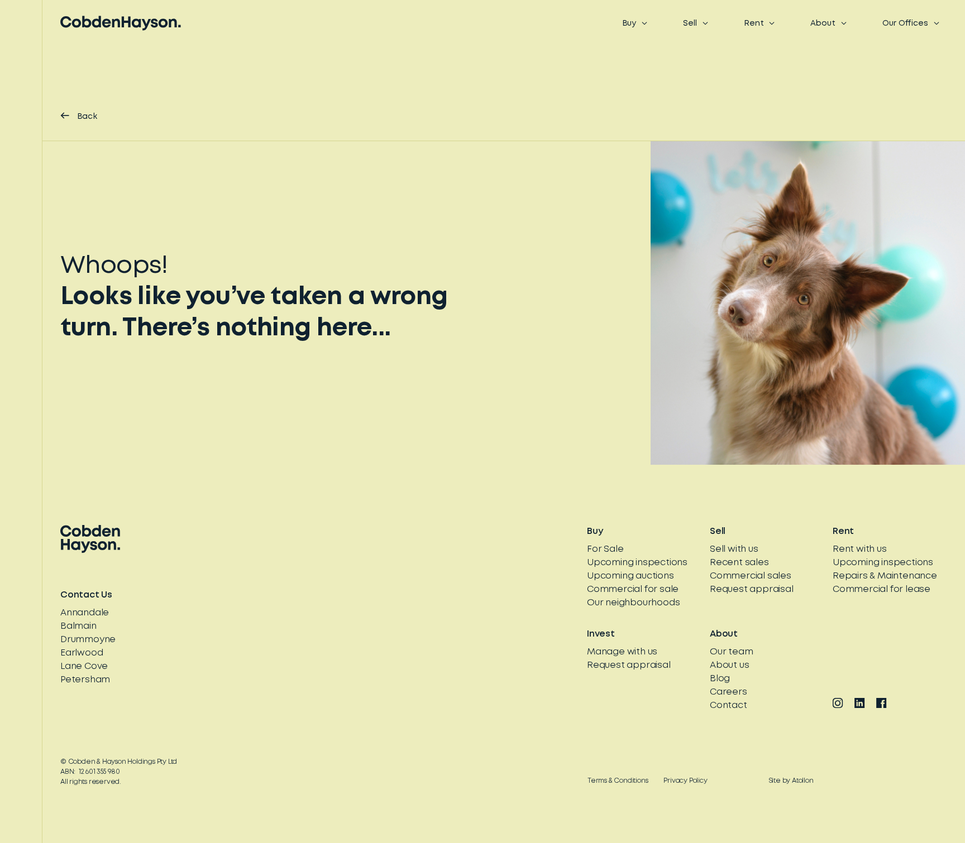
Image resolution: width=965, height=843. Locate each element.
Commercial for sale (633, 589)
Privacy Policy (685, 781)
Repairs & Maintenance (885, 576)
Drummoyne (88, 639)
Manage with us (622, 652)
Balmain (78, 626)
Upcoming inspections (637, 562)
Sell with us (734, 549)
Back (87, 116)
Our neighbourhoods (633, 603)
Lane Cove (84, 666)
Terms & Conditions (617, 781)
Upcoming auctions (630, 576)
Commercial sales (750, 576)
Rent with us (860, 549)
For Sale (605, 549)
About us (729, 665)
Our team (731, 652)
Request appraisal (752, 589)
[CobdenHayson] (120, 23)
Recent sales (739, 562)
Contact (728, 705)
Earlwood (81, 653)
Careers (728, 692)
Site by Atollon (791, 781)
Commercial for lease (881, 589)
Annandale (84, 613)
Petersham (85, 680)
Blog (720, 679)
